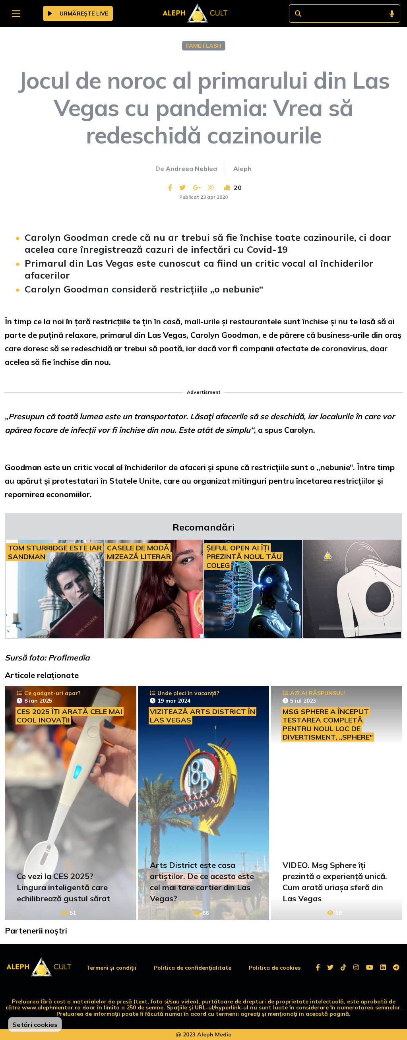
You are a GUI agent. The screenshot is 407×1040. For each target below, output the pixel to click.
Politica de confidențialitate (192, 967)
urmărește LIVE (83, 13)
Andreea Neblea (191, 168)
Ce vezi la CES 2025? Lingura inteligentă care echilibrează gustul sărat (63, 887)
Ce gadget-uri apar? (52, 693)
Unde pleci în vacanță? (188, 693)
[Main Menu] (16, 13)
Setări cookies (35, 1024)
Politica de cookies (274, 967)
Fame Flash (203, 45)
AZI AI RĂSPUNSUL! (317, 693)
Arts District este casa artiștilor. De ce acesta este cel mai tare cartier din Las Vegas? (202, 881)
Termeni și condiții (111, 967)
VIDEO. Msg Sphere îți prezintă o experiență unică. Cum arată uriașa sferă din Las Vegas (335, 881)
